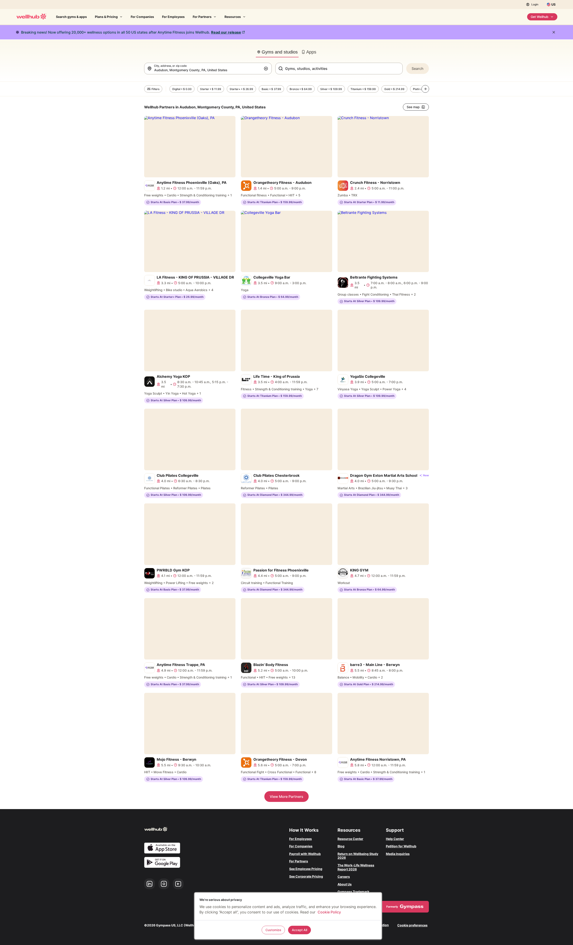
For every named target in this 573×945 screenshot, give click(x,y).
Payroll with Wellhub (305, 854)
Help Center (395, 839)
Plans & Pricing (106, 17)
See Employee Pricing (305, 869)
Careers (344, 876)
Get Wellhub (539, 17)
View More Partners (286, 796)
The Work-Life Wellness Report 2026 (356, 867)
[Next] (425, 88)
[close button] (553, 32)
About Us (345, 884)
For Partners (202, 17)
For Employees (173, 17)
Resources (232, 17)
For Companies (142, 17)
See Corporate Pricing (306, 876)
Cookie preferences (412, 925)
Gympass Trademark (353, 891)
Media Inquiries (398, 854)
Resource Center (350, 839)
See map (413, 107)
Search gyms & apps (71, 17)
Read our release (226, 32)
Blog (341, 846)
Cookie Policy (329, 912)
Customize (273, 930)
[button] (267, 68)
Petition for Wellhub (401, 846)
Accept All (299, 930)
